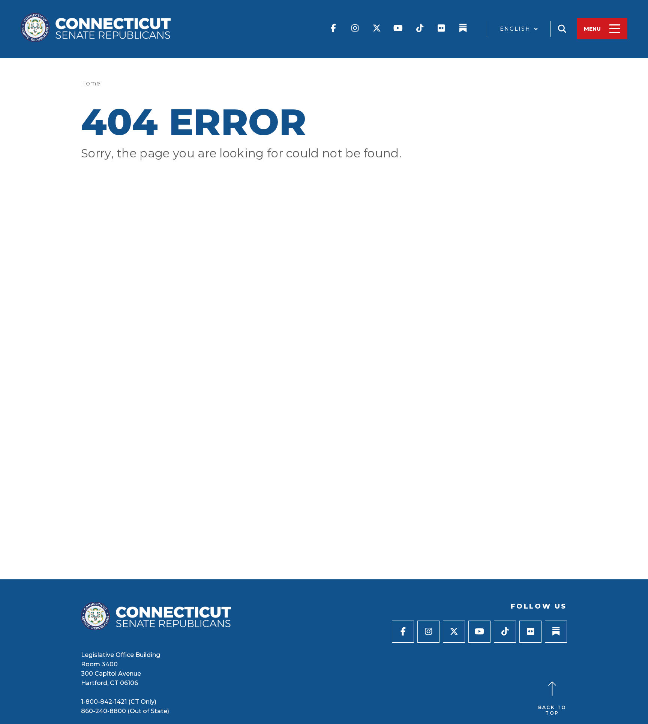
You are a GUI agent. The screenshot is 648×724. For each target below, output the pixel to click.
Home (90, 83)
